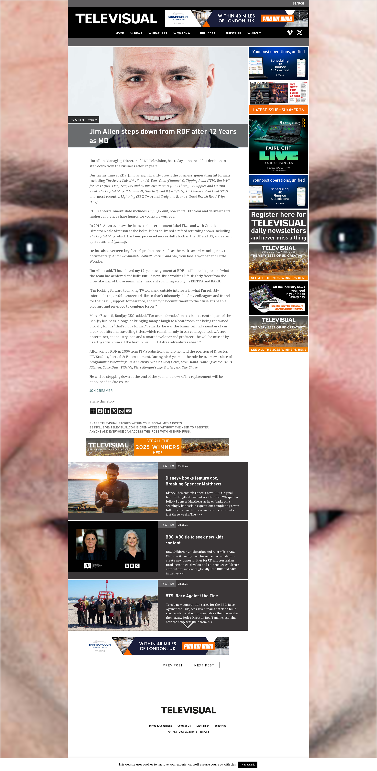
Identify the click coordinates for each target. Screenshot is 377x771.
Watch (182, 33)
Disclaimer (202, 725)
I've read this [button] (248, 764)
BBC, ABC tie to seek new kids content (194, 539)
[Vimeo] (290, 32)
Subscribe (233, 33)
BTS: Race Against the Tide (192, 595)
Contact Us (184, 725)
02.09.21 (92, 120)
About (256, 33)
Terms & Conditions (160, 725)
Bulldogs (207, 33)
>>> (199, 514)
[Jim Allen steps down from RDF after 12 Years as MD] (116, 21)
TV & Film (77, 120)
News (138, 33)
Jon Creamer (101, 390)
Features (159, 33)
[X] (299, 32)
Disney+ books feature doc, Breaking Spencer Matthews (193, 480)
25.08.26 (183, 466)
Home (120, 33)
